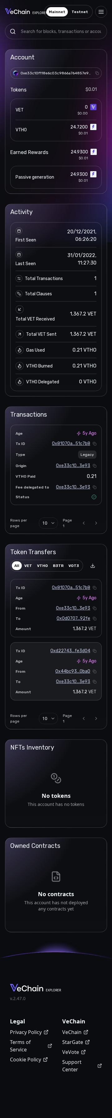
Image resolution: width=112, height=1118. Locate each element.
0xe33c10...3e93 (73, 465)
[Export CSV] (93, 565)
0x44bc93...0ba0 (72, 671)
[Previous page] (83, 523)
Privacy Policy (26, 1032)
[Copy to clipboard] (97, 73)
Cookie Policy (25, 1059)
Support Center (72, 1066)
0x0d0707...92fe (73, 618)
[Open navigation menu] (101, 12)
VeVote (70, 1052)
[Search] (13, 31)
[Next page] (96, 523)
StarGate (72, 1042)
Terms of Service (20, 1046)
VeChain (72, 1032)
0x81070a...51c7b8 (71, 443)
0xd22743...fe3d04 (70, 650)
